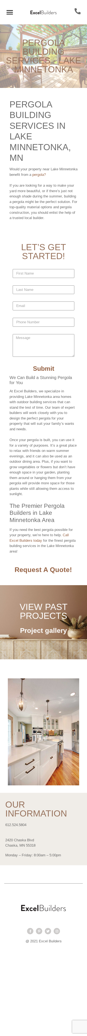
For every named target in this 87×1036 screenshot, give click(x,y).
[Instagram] (57, 931)
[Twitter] (48, 931)
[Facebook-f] (30, 931)
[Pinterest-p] (39, 931)
